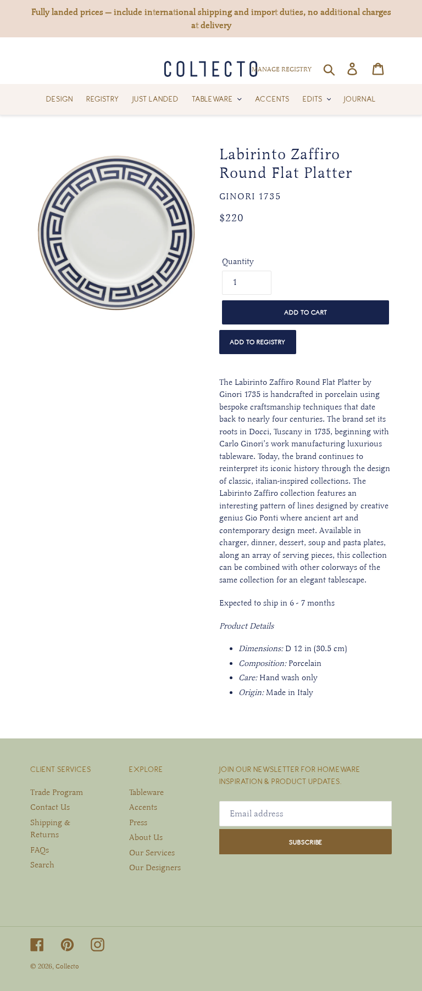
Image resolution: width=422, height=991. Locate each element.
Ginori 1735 (250, 196)
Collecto (67, 966)
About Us (146, 837)
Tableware (146, 792)
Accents (143, 807)
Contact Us (50, 807)
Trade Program (56, 792)
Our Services (152, 853)
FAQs (39, 850)
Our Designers (155, 867)
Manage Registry (282, 69)
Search (42, 865)
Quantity (238, 261)
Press (138, 822)
